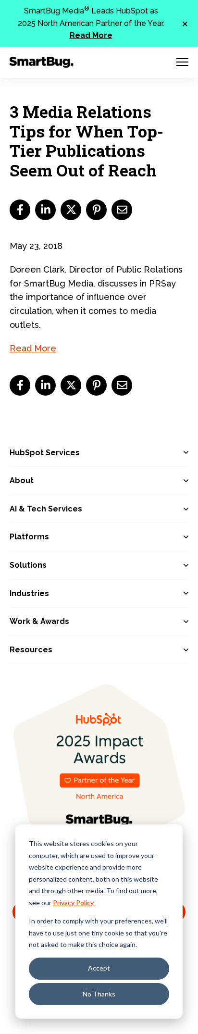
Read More (91, 35)
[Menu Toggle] (182, 62)
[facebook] (20, 209)
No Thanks (99, 994)
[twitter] (71, 209)
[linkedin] (45, 209)
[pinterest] (96, 209)
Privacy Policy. (74, 902)
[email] (121, 209)
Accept (99, 968)
